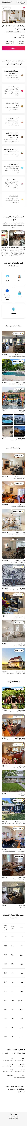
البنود (10, 1118)
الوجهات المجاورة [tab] (21, 1053)
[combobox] (13, 37)
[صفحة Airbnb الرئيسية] (24, 8)
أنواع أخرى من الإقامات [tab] (10, 1053)
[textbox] (19, 43)
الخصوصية (15, 1118)
